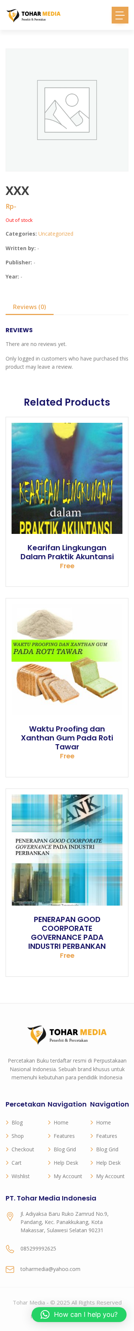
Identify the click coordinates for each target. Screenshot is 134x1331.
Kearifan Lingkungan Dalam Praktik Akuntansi (67, 552)
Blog (17, 1122)
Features (64, 1135)
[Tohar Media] (33, 15)
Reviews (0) (29, 307)
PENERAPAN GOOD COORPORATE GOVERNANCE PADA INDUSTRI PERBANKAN (67, 932)
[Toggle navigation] (120, 15)
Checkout (23, 1149)
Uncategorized (55, 233)
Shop (18, 1135)
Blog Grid (65, 1149)
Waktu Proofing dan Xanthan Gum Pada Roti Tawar (67, 738)
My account (68, 1176)
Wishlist (21, 1176)
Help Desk (66, 1162)
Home (61, 1122)
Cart (17, 1162)
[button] (79, 1314)
